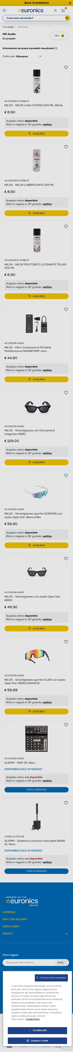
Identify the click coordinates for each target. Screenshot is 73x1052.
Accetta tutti (40, 1030)
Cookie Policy (33, 1019)
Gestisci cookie (39, 1040)
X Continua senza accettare (51, 978)
